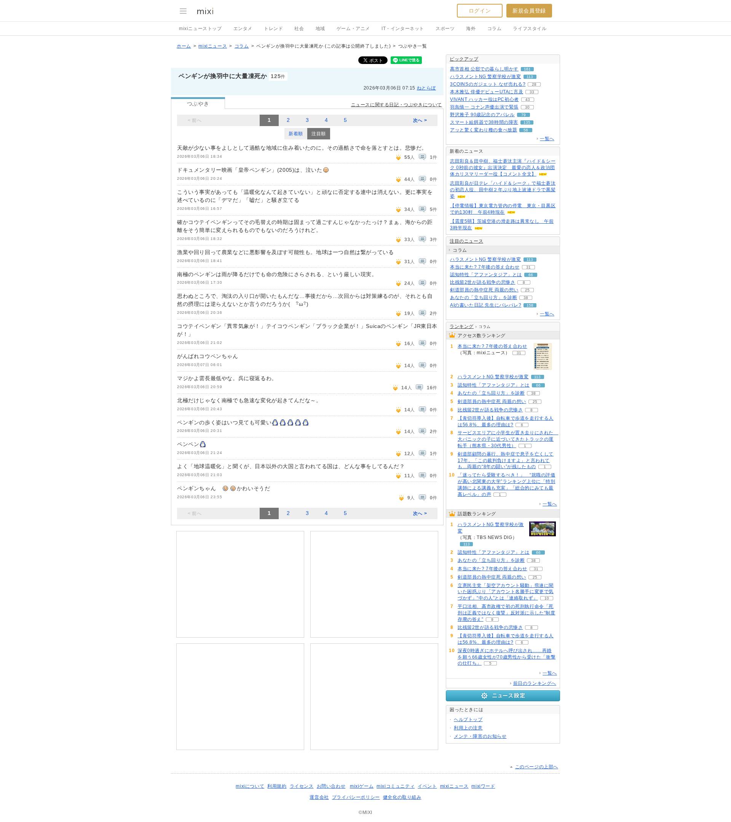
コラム (494, 28)
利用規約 (276, 786)
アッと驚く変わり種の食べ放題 (483, 130)
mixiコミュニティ (396, 786)
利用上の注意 (468, 728)
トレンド (273, 28)
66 (530, 275)
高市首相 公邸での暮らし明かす (484, 69)
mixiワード (483, 786)
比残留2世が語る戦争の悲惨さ (482, 282)
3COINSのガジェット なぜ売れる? (487, 84)
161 (527, 69)
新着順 (296, 133)
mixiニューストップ (200, 28)
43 (527, 100)
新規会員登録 (529, 11)
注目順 (318, 133)
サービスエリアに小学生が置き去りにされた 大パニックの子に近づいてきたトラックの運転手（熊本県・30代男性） (508, 439)
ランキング (462, 326)
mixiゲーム (361, 786)
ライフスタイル (529, 28)
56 (526, 130)
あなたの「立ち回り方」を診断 (483, 297)
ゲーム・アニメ (353, 28)
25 (527, 290)
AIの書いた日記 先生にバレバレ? (485, 305)
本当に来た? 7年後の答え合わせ (485, 267)
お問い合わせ (331, 786)
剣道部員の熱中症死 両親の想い (484, 290)
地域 (320, 28)
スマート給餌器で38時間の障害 (484, 122)
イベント (427, 786)
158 (530, 305)
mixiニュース (212, 46)
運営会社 (319, 797)
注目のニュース (466, 241)
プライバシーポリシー (356, 797)
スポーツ (445, 28)
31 (528, 267)
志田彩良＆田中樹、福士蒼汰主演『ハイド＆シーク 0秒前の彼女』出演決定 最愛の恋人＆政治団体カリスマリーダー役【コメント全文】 (502, 167)
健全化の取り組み (402, 797)
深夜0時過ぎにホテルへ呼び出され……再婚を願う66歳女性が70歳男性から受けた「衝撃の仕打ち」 (506, 657)
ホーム (184, 46)
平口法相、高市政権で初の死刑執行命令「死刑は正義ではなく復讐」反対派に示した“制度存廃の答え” (506, 613)
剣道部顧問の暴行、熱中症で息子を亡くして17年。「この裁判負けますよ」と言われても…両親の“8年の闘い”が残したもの (506, 460)
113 (530, 77)
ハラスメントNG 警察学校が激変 (485, 76)
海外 (471, 28)
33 (532, 92)
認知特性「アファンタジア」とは (486, 274)
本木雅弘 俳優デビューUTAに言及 (486, 91)
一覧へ (547, 138)
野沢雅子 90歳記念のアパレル (482, 114)
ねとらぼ (426, 88)
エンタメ (242, 28)
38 (526, 298)
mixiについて (250, 786)
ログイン (480, 11)
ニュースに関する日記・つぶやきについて (396, 104)
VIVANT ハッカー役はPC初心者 (484, 99)
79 (523, 115)
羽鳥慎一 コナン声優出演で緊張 (484, 107)
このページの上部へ (536, 766)
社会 (299, 28)
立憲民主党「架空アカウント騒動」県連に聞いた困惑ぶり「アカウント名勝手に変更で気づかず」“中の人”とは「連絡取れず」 (506, 592)
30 (527, 107)
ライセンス (302, 786)
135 (527, 122)
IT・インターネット (402, 28)
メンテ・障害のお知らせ (480, 736)
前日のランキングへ (534, 683)
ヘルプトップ (468, 719)
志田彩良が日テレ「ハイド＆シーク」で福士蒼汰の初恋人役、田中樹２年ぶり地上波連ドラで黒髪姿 (502, 190)
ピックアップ (464, 59)
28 (534, 84)
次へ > (420, 120)
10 (546, 598)
